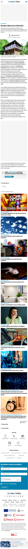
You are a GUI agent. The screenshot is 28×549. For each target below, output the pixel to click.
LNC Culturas (3, 23)
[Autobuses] (9, 444)
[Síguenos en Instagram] (12, 496)
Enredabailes (21, 455)
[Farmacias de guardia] (18, 444)
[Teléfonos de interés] (5, 437)
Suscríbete (4, 487)
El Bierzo (10, 500)
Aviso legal (5, 504)
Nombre (2, 466)
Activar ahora (8, 176)
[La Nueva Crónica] (14, 494)
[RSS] (23, 496)
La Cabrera (4, 186)
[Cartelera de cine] (22, 437)
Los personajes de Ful (10, 457)
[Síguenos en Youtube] (10, 496)
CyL (18, 500)
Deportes (12, 502)
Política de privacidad (13, 504)
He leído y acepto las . (9, 483)
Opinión (17, 502)
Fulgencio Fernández (15, 35)
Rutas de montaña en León (9, 455)
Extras (21, 502)
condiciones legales (13, 483)
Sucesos (14, 500)
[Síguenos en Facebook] (5, 496)
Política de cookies (21, 504)
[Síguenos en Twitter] (7, 496)
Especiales (7, 502)
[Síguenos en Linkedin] (14, 496)
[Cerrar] (26, 543)
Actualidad (4, 500)
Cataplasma (19, 457)
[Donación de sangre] (14, 437)
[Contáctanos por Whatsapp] (16, 496)
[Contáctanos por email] (20, 496)
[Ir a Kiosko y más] (18, 496)
